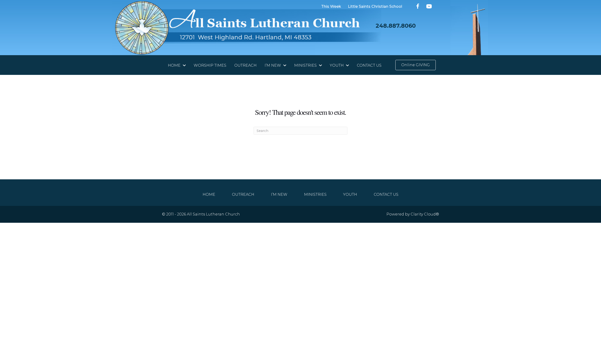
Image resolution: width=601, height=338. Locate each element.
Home (209, 194)
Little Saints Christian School (375, 7)
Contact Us (386, 194)
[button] (418, 6)
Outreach (243, 194)
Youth (350, 194)
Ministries (315, 194)
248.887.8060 (396, 25)
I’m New (279, 194)
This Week (331, 7)
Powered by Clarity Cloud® (412, 214)
